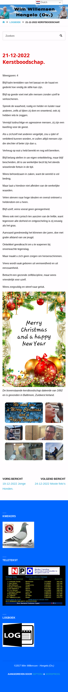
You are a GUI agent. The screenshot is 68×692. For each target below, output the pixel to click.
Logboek (15, 22)
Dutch (43, 2)
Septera (37, 674)
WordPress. (53, 674)
